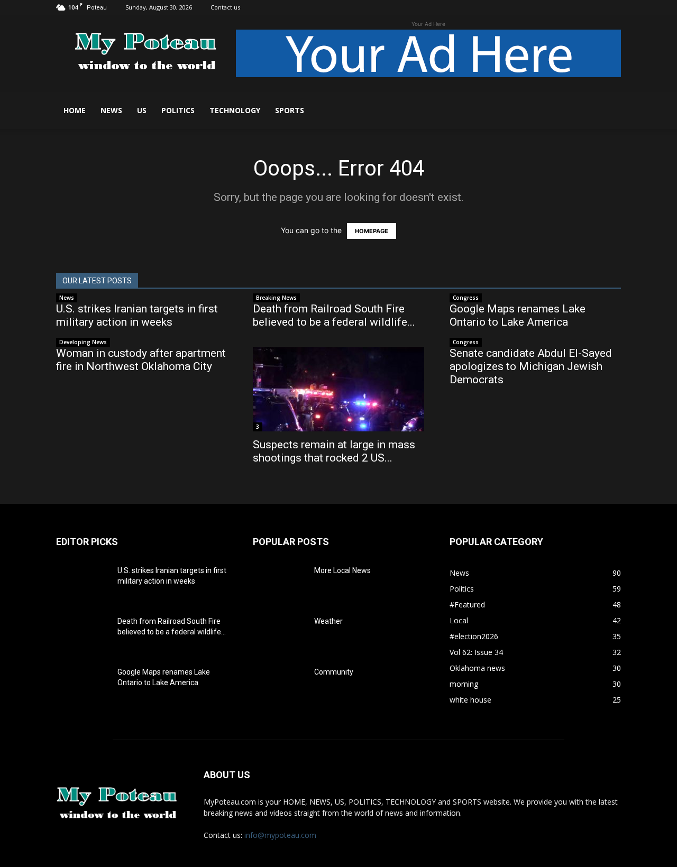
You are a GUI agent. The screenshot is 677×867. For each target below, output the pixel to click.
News (111, 110)
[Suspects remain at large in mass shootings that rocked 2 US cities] (338, 389)
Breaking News (276, 297)
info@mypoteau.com (280, 835)
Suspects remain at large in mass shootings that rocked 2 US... (334, 451)
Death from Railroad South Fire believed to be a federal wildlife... (334, 315)
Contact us (225, 7)
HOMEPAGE (371, 231)
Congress (466, 297)
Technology (234, 110)
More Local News (342, 570)
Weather (328, 621)
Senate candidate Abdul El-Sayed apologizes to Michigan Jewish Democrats (531, 366)
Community (333, 672)
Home (74, 110)
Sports (289, 110)
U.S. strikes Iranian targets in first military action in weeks (137, 315)
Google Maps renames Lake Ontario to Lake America (517, 315)
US (142, 110)
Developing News (83, 342)
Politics (178, 110)
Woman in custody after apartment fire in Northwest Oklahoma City (141, 360)
